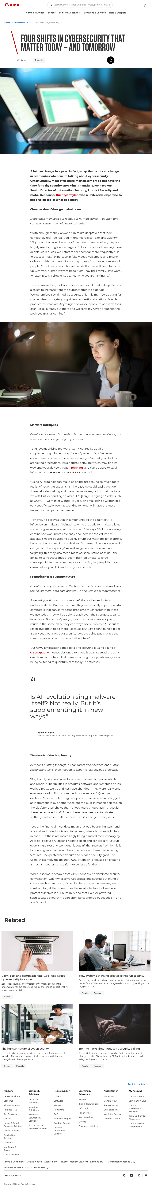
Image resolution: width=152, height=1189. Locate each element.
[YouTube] (146, 1175)
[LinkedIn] (131, 1175)
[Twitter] (139, 1175)
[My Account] (144, 5)
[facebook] (124, 1175)
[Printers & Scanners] (81, 12)
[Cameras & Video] (46, 12)
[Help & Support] (127, 12)
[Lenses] (57, 12)
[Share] (110, 60)
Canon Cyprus (11, 1175)
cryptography (39, 652)
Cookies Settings (40, 1167)
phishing (77, 467)
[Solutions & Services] (107, 12)
